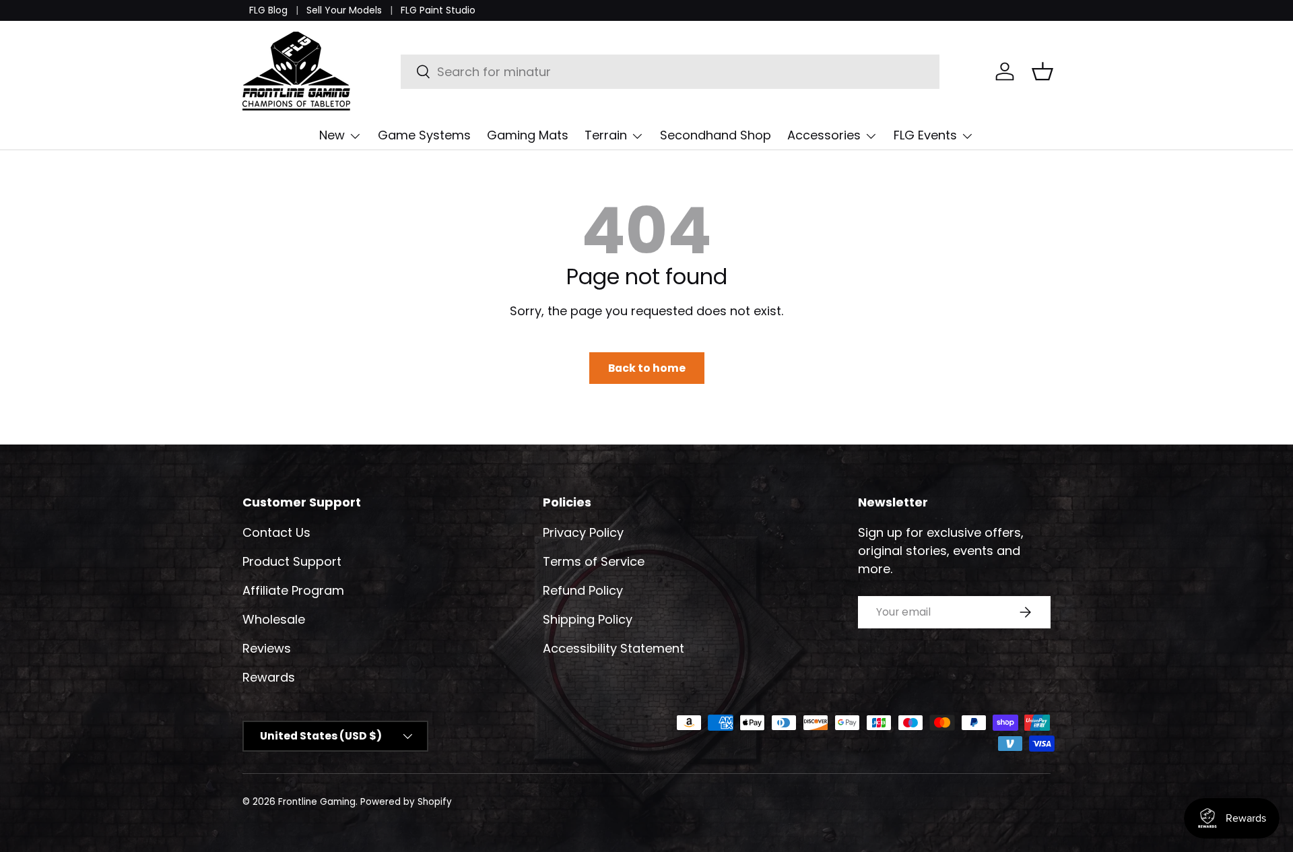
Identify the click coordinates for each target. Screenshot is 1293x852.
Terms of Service (593, 561)
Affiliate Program (293, 590)
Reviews (266, 648)
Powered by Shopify (406, 801)
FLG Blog (268, 10)
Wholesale (273, 619)
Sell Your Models (344, 10)
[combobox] (670, 72)
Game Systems (424, 135)
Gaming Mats (527, 135)
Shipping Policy (587, 619)
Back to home (647, 368)
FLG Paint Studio (438, 10)
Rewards (268, 677)
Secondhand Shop (715, 135)
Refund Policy (583, 590)
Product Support (291, 561)
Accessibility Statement (613, 648)
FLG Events (925, 135)
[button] (1042, 71)
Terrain (606, 135)
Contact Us (276, 532)
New (332, 135)
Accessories (824, 135)
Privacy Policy (583, 532)
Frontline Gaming (317, 801)
